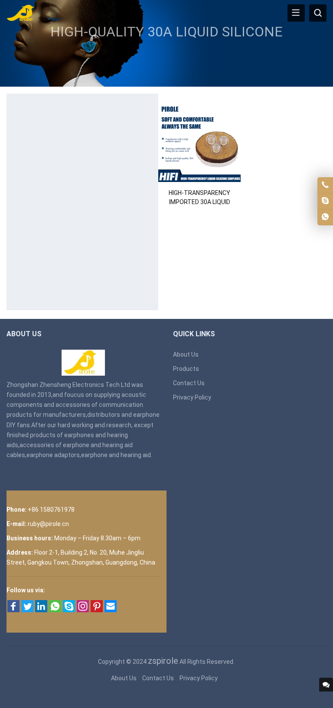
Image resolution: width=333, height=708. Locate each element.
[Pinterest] (97, 610)
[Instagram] (83, 610)
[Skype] (69, 610)
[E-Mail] (111, 610)
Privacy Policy (192, 397)
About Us (186, 354)
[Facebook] (13, 610)
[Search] (317, 13)
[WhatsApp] (55, 610)
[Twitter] (27, 610)
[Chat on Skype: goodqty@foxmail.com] (325, 201)
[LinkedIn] (41, 610)
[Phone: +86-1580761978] (325, 185)
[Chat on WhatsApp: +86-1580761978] (325, 217)
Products (186, 368)
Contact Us (189, 383)
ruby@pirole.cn (48, 523)
